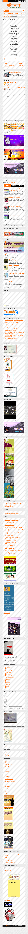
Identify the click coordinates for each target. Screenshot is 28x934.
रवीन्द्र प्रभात (8, 681)
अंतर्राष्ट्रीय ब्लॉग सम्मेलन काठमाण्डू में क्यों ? (16, 273)
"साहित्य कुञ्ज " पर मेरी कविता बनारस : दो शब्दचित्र (13, 550)
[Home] (4, 16)
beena (7, 686)
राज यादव (6, 769)
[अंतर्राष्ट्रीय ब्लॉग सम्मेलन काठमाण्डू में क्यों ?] (6, 275)
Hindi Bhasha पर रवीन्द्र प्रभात (10, 540)
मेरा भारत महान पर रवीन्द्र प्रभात (10, 524)
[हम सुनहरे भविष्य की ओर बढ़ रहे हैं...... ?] (14, 247)
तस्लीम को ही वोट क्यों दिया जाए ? (14, 265)
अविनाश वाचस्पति (9, 675)
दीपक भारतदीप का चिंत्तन (9, 779)
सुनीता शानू (8, 684)
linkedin (21, 1)
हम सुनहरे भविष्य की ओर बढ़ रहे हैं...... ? (11, 254)
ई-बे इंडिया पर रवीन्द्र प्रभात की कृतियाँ (11, 324)
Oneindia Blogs (8, 855)
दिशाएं (6, 793)
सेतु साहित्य (6, 754)
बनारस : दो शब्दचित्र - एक (9, 548)
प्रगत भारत (7, 776)
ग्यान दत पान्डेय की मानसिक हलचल (11, 768)
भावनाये (6, 773)
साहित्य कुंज (7, 755)
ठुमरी (5, 791)
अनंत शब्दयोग (7, 778)
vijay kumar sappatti (10, 687)
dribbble (23, 1)
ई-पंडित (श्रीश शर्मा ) (8, 860)
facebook (15, 1)
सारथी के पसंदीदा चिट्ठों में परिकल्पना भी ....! (12, 553)
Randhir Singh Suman (10, 670)
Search (23, 10)
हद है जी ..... (11, 281)
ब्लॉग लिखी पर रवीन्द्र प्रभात (10, 538)
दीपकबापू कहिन (7, 786)
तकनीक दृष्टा (7, 857)
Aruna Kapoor (9, 667)
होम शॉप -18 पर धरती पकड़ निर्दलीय (11, 338)
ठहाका (6, 746)
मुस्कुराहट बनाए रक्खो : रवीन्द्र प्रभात (18, 13)
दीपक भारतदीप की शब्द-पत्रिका (10, 781)
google (17, 1)
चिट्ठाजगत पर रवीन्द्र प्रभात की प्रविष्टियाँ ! (12, 545)
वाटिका (6, 752)
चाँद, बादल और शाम (8, 784)
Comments (14, 185)
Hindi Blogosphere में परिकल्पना (11, 552)
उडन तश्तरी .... (7, 766)
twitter (13, 1)
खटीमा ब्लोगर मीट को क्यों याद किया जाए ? (16, 215)
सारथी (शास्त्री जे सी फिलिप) (10, 862)
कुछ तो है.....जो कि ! (8, 761)
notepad (6, 774)
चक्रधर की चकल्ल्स (8, 764)
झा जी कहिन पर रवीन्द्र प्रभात (10, 522)
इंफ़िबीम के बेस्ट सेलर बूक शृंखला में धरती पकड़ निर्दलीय (14, 320)
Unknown (8, 674)
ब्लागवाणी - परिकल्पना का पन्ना (10, 519)
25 (15, 282)
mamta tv (7, 788)
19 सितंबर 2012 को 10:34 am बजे (21, 87)
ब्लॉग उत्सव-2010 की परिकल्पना (14, 197)
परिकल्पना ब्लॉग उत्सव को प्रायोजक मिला (16, 206)
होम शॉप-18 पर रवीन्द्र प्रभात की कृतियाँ (11, 340)
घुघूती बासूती (7, 789)
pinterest (24, 1)
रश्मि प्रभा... (8, 682)
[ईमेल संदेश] (4, 60)
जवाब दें (8, 85)
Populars (7, 185)
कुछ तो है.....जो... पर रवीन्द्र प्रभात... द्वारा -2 (13, 533)
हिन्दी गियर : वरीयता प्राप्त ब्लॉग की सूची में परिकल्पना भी (14, 527)
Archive (20, 185)
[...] (16, 77)
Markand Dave (10, 87)
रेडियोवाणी (6, 762)
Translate (13, 182)
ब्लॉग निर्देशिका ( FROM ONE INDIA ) (12, 854)
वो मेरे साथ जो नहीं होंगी (9, 19)
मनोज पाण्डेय (8, 679)
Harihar (7, 669)
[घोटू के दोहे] (6, 261)
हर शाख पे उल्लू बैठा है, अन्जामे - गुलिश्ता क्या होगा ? (13, 503)
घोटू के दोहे (11, 259)
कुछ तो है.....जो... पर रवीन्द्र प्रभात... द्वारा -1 (13, 532)
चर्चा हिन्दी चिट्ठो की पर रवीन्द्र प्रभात (11, 520)
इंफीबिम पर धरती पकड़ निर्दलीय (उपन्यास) (12, 322)
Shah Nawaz (8, 672)
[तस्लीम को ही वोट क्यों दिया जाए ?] (6, 267)
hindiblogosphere (8, 859)
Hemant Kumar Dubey (11, 82)
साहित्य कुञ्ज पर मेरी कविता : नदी (10, 547)
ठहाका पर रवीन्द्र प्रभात (9, 535)
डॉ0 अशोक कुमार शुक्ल (10, 677)
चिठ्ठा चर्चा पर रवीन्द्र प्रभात (9, 525)
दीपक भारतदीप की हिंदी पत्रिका (10, 783)
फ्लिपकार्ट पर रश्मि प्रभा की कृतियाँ (10, 330)
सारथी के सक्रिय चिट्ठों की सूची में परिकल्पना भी (13, 537)
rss (19, 1)
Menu (7, 10)
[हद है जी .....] (6, 283)
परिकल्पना (7, 925)
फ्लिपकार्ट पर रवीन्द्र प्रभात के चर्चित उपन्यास (12, 328)
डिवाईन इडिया (7, 771)
